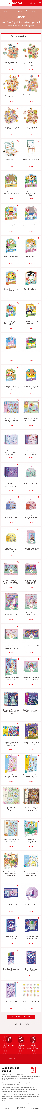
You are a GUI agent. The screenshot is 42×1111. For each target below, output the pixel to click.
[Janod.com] (17, 3)
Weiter (27, 1024)
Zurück (15, 1024)
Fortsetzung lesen (28, 25)
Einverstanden (35, 1108)
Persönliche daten (7, 1101)
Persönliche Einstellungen (21, 1108)
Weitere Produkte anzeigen (21, 1017)
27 (23, 1024)
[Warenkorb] (40, 3)
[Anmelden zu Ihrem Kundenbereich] (35, 3)
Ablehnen (7, 1108)
